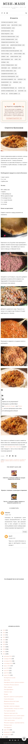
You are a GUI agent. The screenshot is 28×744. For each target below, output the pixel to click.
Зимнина (15, 82)
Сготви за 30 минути (7, 22)
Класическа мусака (9, 703)
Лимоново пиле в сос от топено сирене (14, 715)
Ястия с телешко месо (7, 65)
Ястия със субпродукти (8, 76)
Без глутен (15, 25)
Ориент (3, 56)
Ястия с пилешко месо (7, 39)
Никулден (4, 67)
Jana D (10, 536)
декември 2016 (8, 656)
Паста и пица (5, 53)
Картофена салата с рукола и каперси (14, 682)
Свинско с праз (8, 691)
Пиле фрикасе (8, 727)
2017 (4, 651)
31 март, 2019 (8, 514)
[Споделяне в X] (10, 456)
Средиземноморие (6, 48)
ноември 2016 (8, 658)
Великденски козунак (9, 677)
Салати (3, 45)
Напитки (20, 79)
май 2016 (6, 673)
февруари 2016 (8, 732)
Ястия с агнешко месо (7, 90)
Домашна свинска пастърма (11, 701)
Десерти (3, 25)
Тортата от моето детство (11, 713)
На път (20, 87)
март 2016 (7, 729)
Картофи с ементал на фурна (11, 706)
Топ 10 (3, 93)
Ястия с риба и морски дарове (10, 50)
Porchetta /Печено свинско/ (11, 684)
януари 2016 (7, 734)
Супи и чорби (18, 53)
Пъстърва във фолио (9, 710)
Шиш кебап (7, 680)
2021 (4, 642)
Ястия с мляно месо (7, 70)
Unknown (7, 512)
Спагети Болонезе (9, 699)
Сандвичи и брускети (7, 73)
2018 (4, 649)
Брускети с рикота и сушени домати (13, 696)
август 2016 (7, 665)
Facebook (7, 406)
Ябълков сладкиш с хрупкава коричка (14, 722)
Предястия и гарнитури (8, 42)
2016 (4, 654)
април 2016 (7, 675)
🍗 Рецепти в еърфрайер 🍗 (14, 106)
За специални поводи (7, 87)
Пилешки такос (8, 725)
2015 (4, 737)
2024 (4, 635)
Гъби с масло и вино (9, 720)
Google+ (13, 406)
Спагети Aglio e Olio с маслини (13, 446)
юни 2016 (6, 670)
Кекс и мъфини (5, 59)
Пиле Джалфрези (8, 689)
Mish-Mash (14, 4)
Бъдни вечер (5, 82)
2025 (4, 632)
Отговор (25, 531)
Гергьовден (4, 85)
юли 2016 (6, 668)
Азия (16, 59)
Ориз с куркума (8, 687)
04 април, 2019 (12, 538)
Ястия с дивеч (13, 93)
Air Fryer (20, 90)
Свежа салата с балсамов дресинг (13, 718)
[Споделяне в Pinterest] (13, 456)
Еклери (6, 694)
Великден (14, 67)
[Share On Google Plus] (16, 456)
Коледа (3, 62)
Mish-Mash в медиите (7, 79)
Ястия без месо (5, 30)
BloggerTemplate (21, 742)
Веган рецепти (5, 33)
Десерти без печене (15, 45)
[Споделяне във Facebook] (7, 456)
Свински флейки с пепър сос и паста (13, 708)
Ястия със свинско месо (8, 36)
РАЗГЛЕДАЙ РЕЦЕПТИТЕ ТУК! (14, 118)
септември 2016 (8, 663)
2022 (4, 639)
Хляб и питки (14, 56)
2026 (4, 630)
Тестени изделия (6, 28)
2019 (4, 646)
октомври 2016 (8, 661)
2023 (4, 637)
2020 (4, 644)
